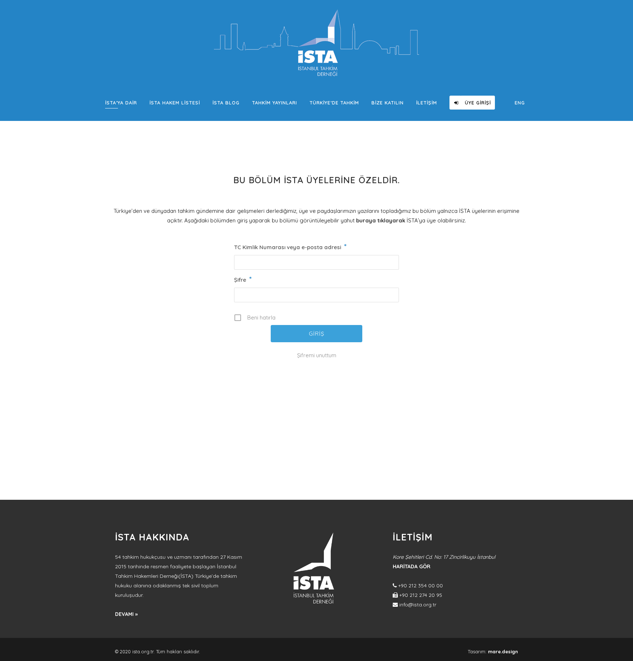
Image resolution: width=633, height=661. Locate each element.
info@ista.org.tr (417, 604)
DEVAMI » (126, 614)
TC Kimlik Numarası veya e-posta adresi (290, 247)
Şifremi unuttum (316, 355)
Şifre (243, 279)
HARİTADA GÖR (411, 566)
